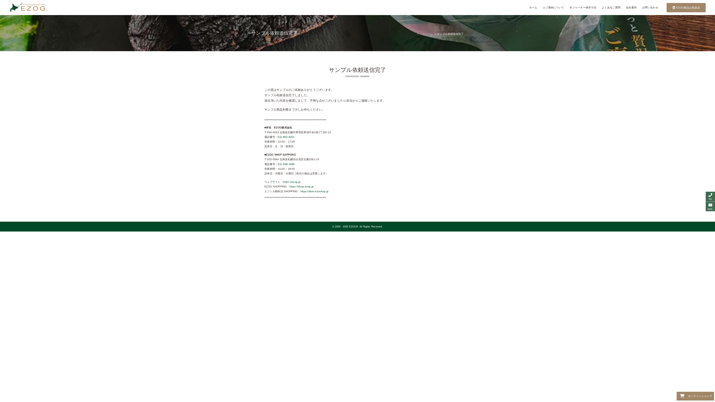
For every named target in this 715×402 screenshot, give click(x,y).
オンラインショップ (700, 396)
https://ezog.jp (291, 181)
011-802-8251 (286, 136)
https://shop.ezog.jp (302, 186)
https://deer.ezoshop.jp (314, 191)
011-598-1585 (286, 164)
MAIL (710, 209)
